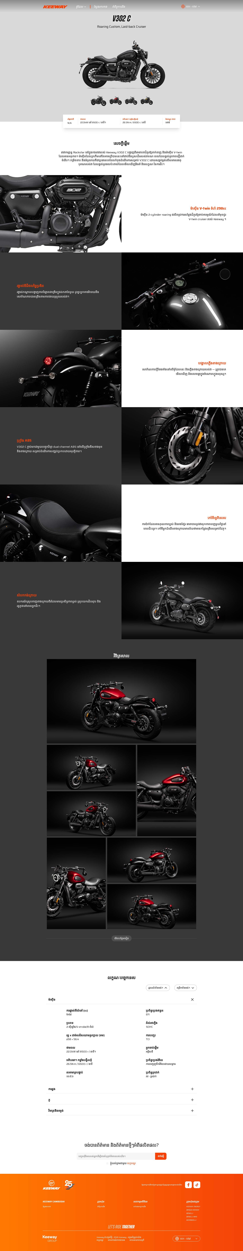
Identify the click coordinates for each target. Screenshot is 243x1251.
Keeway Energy (193, 1206)
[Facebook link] (188, 1184)
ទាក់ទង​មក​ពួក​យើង (139, 1206)
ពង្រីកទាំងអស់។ (183, 988)
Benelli (189, 1213)
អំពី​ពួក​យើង (118, 6)
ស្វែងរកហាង (100, 6)
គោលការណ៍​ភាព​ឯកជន (116, 1240)
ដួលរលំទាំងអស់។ (155, 988)
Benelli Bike (191, 1216)
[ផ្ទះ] (59, 1185)
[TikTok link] (197, 1184)
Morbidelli (191, 1220)
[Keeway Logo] (59, 6)
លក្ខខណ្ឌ (131, 1163)
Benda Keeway (192, 1210)
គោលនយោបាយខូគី (137, 1240)
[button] (190, 6)
